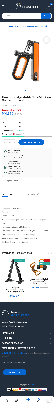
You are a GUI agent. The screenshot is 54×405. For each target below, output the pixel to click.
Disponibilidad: (7, 130)
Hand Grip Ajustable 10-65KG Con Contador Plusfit (26, 98)
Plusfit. (32, 385)
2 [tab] (28, 90)
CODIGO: (5, 126)
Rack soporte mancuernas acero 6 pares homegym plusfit (14, 290)
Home (4, 26)
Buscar (46, 16)
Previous (48, 253)
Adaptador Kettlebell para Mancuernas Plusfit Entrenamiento (39, 281)
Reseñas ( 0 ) (33, 194)
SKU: (4, 122)
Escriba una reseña (9, 105)
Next (52, 253)
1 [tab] (26, 91)
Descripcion (7, 194)
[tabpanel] (27, 58)
